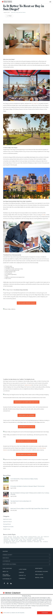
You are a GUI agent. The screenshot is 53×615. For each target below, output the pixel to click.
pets (9, 540)
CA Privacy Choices (24, 607)
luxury (21, 539)
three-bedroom (30, 541)
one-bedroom (35, 539)
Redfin (43, 214)
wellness (7, 542)
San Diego (6, 558)
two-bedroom (45, 541)
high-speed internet (16, 537)
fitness (11, 537)
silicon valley (39, 540)
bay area (14, 536)
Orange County (7, 554)
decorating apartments (32, 536)
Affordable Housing (41, 571)
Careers (21, 572)
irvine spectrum (30, 537)
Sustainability (7, 578)
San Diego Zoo (34, 103)
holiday (22, 537)
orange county (41, 539)
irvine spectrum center (38, 537)
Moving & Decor (7, 524)
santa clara (29, 540)
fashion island (6, 537)
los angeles (16, 539)
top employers (36, 541)
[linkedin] (11, 583)
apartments (10, 536)
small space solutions (7, 541)
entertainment (46, 536)
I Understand (44, 612)
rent (17, 540)
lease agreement (7, 539)
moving (24, 539)
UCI (4, 542)
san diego (20, 540)
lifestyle (12, 539)
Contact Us (22, 575)
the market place (23, 541)
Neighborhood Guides (8, 526)
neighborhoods (27, 385)
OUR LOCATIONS (7, 568)
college (21, 536)
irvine (26, 537)
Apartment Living (14, 12)
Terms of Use (43, 603)
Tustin (41, 541)
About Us (5, 571)
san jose (24, 540)
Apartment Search (21, 12)
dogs (42, 536)
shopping (34, 540)
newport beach (29, 539)
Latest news (22, 569)
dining (39, 536)
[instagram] (7, 583)
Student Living (6, 529)
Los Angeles (6, 561)
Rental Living (39, 577)
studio (13, 541)
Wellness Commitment (6, 575)
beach (18, 536)
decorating (25, 536)
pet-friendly (6, 540)
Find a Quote (39, 574)
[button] (49, 1)
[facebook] (4, 583)
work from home (13, 542)
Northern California (9, 564)
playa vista (13, 540)
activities (5, 536)
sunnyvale (17, 541)
